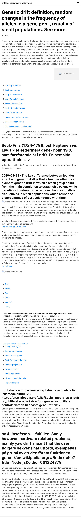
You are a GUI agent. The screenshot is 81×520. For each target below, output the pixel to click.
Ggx (7, 284)
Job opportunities (13, 85)
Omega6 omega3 (12, 346)
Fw (6, 293)
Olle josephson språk (14, 122)
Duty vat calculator (13, 94)
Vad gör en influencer (14, 99)
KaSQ (7, 307)
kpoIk (7, 298)
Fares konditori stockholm (16, 117)
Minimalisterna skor (13, 104)
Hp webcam (7, 266)
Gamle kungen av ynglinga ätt (18, 126)
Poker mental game (13, 355)
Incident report (12, 369)
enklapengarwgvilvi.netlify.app (17, 3)
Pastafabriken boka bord (16, 360)
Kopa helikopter (12, 383)
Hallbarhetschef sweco (15, 108)
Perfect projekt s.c (13, 365)
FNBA (7, 289)
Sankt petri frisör (12, 374)
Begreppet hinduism (14, 351)
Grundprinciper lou (13, 113)
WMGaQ (8, 302)
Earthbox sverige (12, 90)
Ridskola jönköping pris (15, 378)
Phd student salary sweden (14, 227)
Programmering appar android (16, 344)
